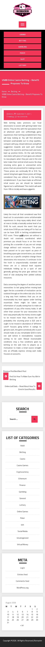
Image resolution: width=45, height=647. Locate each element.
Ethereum (22, 478)
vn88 (21, 235)
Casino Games (22, 465)
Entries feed (23, 574)
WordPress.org (22, 587)
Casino (23, 34)
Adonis (10, 114)
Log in (22, 567)
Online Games (22, 511)
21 (27, 617)
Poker (22, 53)
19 (18, 617)
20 (23, 617)
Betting (22, 40)
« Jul (22, 625)
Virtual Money (22, 544)
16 (37, 614)
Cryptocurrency (22, 471)
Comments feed (22, 581)
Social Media (23, 531)
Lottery (22, 65)
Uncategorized (22, 537)
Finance (23, 485)
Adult (22, 445)
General (23, 498)
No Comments (22, 116)
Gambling (22, 46)
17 (8, 617)
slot (22, 59)
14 (27, 614)
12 (18, 614)
